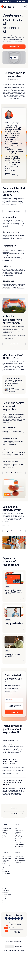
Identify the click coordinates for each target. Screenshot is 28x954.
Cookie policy (18, 946)
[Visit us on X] (12, 918)
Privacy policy (17, 941)
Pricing (4, 835)
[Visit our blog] (22, 918)
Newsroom (5, 901)
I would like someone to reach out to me (15, 706)
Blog (3, 863)
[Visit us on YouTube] (18, 918)
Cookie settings (10, 946)
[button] (14, 712)
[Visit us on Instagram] (9, 918)
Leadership (5, 892)
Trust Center (5, 896)
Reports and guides (7, 856)
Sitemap (22, 944)
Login (16, 828)
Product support (19, 830)
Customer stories (6, 877)
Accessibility (16, 944)
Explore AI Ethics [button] (14, 211)
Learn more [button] (14, 344)
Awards (4, 898)
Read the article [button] (14, 47)
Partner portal (18, 862)
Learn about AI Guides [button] (14, 473)
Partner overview (19, 856)
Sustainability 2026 (7, 894)
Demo (3, 838)
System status (19, 846)
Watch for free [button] (20, 1)
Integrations (5, 830)
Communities (18, 838)
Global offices (5, 890)
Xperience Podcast (7, 865)
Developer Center (19, 844)
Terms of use (9, 941)
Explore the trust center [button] (14, 531)
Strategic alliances (19, 858)
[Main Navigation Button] (24, 6)
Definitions (5, 879)
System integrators (20, 860)
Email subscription (7, 944)
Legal (3, 903)
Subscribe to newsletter (16, 932)
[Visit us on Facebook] (15, 918)
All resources (5, 867)
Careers (4, 888)
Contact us (14, 808)
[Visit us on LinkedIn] (6, 918)
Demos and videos (7, 858)
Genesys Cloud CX (6, 828)
